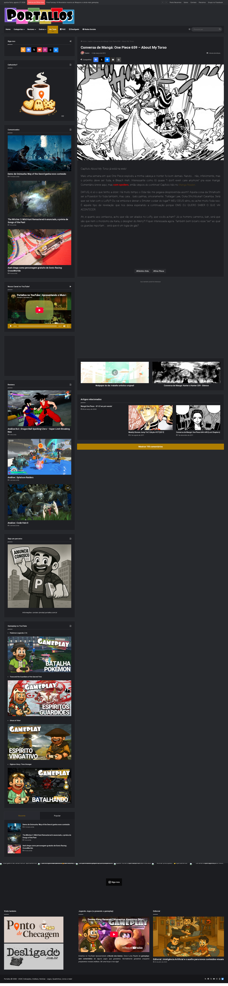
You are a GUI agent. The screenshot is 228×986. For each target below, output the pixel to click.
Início (84, 41)
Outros (42, 29)
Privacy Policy (123, 984)
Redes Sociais (90, 29)
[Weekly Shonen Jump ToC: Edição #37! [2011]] (150, 417)
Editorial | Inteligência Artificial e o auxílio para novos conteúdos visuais (188, 959)
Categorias (18, 29)
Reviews (30, 29)
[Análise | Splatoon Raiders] (39, 457)
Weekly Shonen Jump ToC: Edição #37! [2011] (146, 432)
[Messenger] (107, 59)
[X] (101, 59)
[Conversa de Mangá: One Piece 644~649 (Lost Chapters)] (198, 417)
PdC (64, 29)
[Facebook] (95, 59)
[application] (39, 310)
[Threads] (50, 50)
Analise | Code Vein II (18, 523)
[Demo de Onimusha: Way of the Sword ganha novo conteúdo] (39, 153)
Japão (90, 41)
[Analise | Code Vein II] (39, 502)
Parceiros (202, 2)
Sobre (186, 2)
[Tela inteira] (68, 326)
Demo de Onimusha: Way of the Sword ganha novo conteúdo (37, 174)
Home (8, 29)
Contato (193, 2)
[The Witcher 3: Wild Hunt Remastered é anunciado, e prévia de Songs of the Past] (39, 199)
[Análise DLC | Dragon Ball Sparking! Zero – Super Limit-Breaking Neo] (39, 408)
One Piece (159, 271)
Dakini (87, 53)
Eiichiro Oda (143, 271)
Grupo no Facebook (215, 2)
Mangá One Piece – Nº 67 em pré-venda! (96, 406)
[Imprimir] (118, 59)
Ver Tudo (52, 29)
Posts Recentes (175, 2)
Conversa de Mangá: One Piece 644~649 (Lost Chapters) (198, 432)
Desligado (75, 29)
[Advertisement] (151, 12)
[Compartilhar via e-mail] (113, 59)
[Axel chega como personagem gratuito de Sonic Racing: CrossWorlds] (39, 247)
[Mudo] (64, 326)
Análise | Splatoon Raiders (20, 477)
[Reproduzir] (11, 326)
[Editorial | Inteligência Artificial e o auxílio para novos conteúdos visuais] (188, 937)
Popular (57, 816)
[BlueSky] (56, 50)
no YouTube (90, 956)
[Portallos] (39, 16)
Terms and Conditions (108, 984)
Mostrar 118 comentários (150, 446)
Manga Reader (187, 184)
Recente (21, 816)
